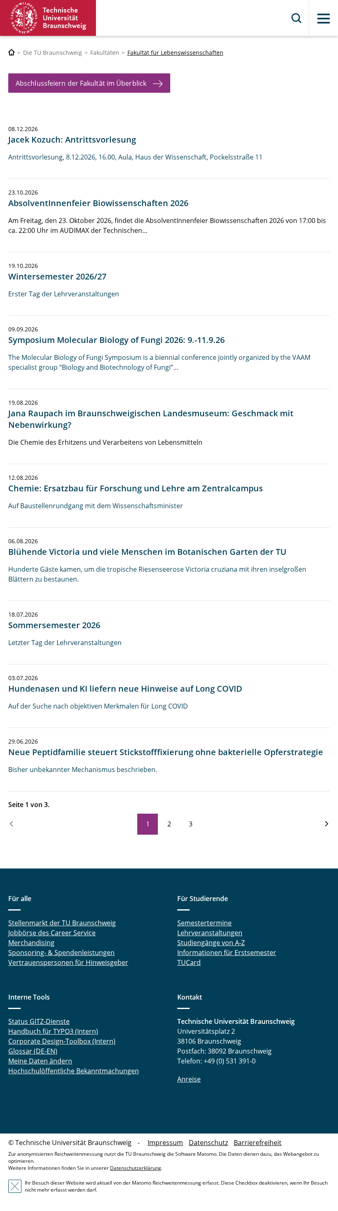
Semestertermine (204, 922)
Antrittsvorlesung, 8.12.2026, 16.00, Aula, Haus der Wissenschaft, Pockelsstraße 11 (135, 157)
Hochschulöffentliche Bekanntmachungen (73, 1070)
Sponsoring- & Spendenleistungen (61, 952)
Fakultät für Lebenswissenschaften (175, 52)
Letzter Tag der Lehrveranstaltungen (65, 642)
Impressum (165, 1142)
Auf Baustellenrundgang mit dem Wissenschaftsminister (95, 505)
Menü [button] (323, 18)
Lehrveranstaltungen (209, 932)
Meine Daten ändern (40, 1060)
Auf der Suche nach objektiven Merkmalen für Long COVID (98, 706)
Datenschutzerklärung (135, 1167)
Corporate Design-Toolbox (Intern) (61, 1041)
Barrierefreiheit (258, 1142)
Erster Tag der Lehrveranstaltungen (63, 293)
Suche (297, 18)
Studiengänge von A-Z (211, 942)
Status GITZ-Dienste (39, 1021)
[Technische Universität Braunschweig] (48, 18)
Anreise (189, 1079)
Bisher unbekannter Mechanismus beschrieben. (82, 769)
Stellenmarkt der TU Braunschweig (62, 922)
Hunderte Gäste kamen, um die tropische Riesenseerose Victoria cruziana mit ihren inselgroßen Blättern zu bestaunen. (157, 574)
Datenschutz (208, 1142)
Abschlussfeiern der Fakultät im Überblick (81, 83)
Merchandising (31, 942)
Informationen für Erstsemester (226, 952)
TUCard (189, 962)
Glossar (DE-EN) (32, 1051)
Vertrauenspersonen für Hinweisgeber (68, 962)
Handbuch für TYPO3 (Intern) (53, 1031)
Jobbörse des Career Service (52, 932)
